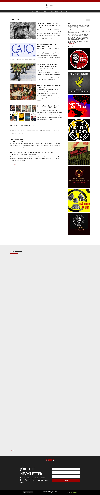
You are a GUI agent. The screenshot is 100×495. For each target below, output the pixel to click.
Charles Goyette (15, 440)
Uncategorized (26, 128)
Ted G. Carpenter (51, 1)
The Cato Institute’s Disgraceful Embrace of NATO (47, 45)
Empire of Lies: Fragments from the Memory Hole (23, 438)
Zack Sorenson (14, 128)
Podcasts (45, 11)
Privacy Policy (53, 492)
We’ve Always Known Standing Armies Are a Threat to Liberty (47, 65)
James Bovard (44, 1)
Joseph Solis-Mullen (42, 68)
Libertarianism (45, 49)
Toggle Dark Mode (28, 492)
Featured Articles (55, 48)
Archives (51, 11)
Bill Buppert (40, 29)
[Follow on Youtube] (53, 460)
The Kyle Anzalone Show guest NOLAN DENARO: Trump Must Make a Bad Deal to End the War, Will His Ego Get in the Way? (78, 26)
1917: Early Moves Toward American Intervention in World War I (31, 152)
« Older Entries (13, 164)
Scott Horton (30, 1)
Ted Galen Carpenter (42, 48)
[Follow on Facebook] (51, 460)
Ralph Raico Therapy (17, 139)
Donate (56, 11)
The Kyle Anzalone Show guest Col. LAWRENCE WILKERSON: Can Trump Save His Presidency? (78, 35)
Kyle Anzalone (59, 1)
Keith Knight (65, 1)
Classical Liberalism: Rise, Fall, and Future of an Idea (24, 373)
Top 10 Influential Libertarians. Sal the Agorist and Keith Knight (48, 107)
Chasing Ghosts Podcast (54, 29)
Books (40, 11)
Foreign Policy (39, 49)
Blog (61, 11)
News (37, 11)
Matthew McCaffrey (15, 154)
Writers (70, 1)
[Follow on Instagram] (49, 460)
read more (13, 315)
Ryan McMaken (41, 89)
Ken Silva (14, 309)
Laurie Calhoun (37, 1)
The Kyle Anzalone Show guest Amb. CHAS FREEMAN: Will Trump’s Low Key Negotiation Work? (79, 29)
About (33, 11)
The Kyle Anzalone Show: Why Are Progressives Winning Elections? (78, 42)
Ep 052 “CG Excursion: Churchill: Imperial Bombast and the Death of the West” (49, 25)
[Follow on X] (46, 460)
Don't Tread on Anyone (53, 110)
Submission (65, 11)
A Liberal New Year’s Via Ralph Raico (22, 126)
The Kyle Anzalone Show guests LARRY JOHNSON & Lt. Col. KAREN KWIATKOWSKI (79, 32)
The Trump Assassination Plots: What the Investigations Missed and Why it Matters (31, 308)
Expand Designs (74, 492)
